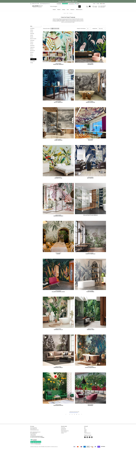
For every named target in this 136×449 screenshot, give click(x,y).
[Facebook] (85, 437)
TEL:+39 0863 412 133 (33, 433)
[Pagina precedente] (66, 414)
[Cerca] (65, 6)
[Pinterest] (89, 437)
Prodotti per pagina (81, 28)
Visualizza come (46, 28)
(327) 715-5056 (37, 3)
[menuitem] (35, 28)
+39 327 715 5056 (33, 434)
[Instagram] (87, 437)
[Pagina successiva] (81, 414)
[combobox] (63, 6)
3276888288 (42, 437)
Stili (67, 13)
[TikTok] (92, 437)
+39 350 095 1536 (33, 435)
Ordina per (94, 28)
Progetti (94, 3)
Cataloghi (98, 3)
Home (65, 13)
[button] (103, 3)
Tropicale (70, 13)
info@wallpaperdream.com (46, 3)
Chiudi (134, 1)
